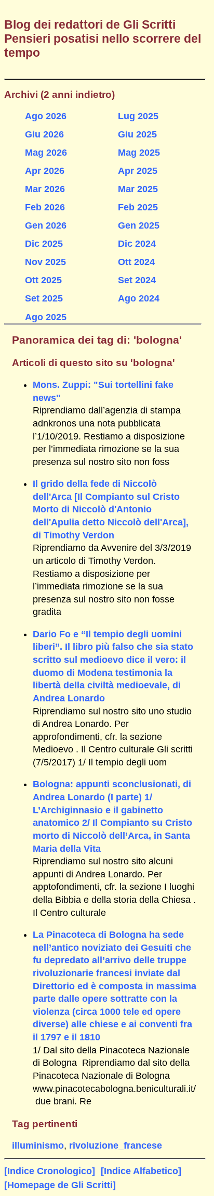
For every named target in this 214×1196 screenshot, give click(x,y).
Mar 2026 (45, 189)
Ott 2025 (43, 280)
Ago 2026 (45, 116)
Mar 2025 (138, 189)
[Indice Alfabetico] (141, 1171)
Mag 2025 (139, 152)
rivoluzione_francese (115, 1145)
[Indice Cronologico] (49, 1171)
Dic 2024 (137, 243)
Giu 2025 (137, 134)
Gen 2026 (45, 225)
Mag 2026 (46, 152)
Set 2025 (44, 298)
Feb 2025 (138, 207)
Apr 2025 (137, 171)
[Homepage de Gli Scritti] (60, 1185)
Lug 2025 (138, 116)
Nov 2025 (45, 262)
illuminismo (38, 1145)
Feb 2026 (45, 207)
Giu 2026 (44, 134)
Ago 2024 (138, 298)
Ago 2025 (45, 317)
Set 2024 (137, 280)
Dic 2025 (44, 243)
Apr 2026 (44, 171)
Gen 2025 (138, 225)
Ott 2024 (136, 262)
